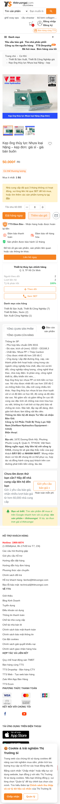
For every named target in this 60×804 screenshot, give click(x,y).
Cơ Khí (23, 56)
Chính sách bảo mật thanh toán (19, 629)
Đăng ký (48, 25)
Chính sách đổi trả (12, 575)
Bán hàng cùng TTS (46, 30)
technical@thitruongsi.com (34, 584)
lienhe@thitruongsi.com (36, 580)
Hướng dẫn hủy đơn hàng (16, 565)
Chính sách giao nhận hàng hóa (19, 649)
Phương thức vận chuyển (15, 570)
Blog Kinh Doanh (11, 600)
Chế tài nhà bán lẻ (12, 624)
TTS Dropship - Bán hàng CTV (18, 669)
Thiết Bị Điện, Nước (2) (16, 312)
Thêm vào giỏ (39, 215)
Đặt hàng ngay (14, 215)
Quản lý (30, 796)
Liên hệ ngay (30, 257)
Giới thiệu (7, 595)
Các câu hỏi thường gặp (15, 551)
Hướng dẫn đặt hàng (13, 560)
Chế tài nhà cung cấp (13, 620)
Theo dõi (32, 289)
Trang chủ (10, 56)
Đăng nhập (49, 21)
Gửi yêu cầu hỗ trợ (12, 555)
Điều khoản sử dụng (13, 610)
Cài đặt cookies (10, 639)
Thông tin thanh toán (13, 615)
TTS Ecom (8, 684)
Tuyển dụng (8, 605)
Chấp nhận (13, 796)
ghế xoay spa (11, 17)
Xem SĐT (32, 296)
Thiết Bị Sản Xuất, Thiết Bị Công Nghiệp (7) (27, 308)
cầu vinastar (28, 17)
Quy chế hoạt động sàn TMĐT (18, 660)
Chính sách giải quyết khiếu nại (19, 644)
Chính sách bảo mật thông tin (18, 634)
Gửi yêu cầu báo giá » (44, 485)
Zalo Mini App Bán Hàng (15, 679)
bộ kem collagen (45, 17)
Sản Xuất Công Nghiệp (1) (18, 315)
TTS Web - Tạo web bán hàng (18, 674)
